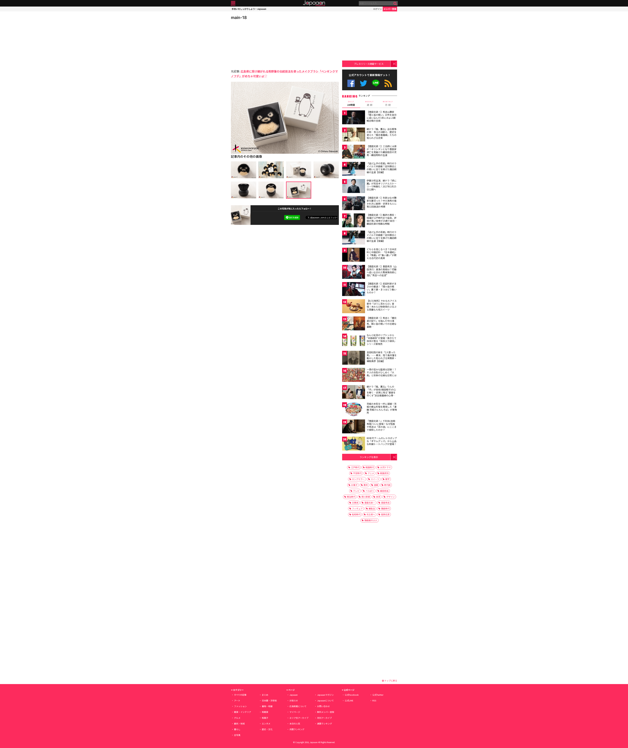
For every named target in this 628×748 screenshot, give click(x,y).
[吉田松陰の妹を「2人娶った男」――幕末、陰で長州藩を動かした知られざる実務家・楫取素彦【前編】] (353, 358)
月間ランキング (296, 729)
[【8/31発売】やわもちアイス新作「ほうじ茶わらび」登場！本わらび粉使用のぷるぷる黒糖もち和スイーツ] (353, 306)
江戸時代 (355, 467)
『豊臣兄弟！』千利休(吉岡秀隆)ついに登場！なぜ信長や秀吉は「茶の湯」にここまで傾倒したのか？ (381, 425)
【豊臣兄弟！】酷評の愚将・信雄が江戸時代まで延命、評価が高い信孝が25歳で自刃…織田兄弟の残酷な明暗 (382, 219)
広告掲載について (297, 706)
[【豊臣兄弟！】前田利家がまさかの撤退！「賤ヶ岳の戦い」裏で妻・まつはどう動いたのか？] (353, 289)
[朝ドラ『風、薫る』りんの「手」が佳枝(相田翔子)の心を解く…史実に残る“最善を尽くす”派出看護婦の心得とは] (353, 392)
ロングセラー (358, 479)
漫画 (376, 485)
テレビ (356, 490)
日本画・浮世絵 (269, 700)
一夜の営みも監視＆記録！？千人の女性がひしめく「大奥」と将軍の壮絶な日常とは (381, 372)
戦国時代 (370, 467)
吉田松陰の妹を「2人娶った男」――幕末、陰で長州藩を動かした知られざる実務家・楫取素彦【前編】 (382, 356)
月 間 (388, 103)
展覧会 (372, 508)
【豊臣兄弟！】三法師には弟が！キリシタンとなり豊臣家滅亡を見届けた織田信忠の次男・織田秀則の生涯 (381, 150)
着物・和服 (267, 706)
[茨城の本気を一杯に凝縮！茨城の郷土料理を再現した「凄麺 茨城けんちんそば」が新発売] (353, 409)
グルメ (237, 717)
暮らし (237, 729)
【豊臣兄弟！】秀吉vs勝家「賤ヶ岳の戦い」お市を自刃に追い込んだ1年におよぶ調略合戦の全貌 (381, 116)
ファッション (240, 706)
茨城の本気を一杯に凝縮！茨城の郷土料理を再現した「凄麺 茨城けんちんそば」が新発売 (382, 408)
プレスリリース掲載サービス (369, 63)
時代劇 (387, 485)
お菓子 (354, 485)
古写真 (237, 735)
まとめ (265, 694)
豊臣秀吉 (385, 502)
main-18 (239, 17)
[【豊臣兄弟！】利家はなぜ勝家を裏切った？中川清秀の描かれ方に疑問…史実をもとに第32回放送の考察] (353, 203)
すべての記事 (240, 694)
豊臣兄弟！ (369, 502)
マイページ (294, 711)
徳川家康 (365, 496)
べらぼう (370, 490)
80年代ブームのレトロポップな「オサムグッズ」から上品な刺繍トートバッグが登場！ (382, 441)
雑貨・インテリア (242, 711)
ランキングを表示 (369, 457)
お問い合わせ (323, 706)
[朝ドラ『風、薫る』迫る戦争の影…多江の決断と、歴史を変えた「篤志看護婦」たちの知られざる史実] (353, 135)
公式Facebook (351, 83)
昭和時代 (356, 514)
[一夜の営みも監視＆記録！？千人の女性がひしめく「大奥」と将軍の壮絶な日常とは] (353, 375)
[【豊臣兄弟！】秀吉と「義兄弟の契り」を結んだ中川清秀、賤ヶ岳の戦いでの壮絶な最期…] (353, 323)
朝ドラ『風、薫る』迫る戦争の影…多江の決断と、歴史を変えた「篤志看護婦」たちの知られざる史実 (381, 133)
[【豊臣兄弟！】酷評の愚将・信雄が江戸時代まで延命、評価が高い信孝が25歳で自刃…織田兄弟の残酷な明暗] (353, 220)
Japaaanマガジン (325, 694)
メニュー (233, 3)
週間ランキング (324, 723)
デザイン (390, 496)
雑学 (387, 479)
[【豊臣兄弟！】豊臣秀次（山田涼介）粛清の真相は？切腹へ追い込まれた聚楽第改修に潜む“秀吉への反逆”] (353, 272)
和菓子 (265, 717)
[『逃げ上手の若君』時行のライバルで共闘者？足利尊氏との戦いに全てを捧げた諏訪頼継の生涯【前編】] (353, 169)
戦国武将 (384, 473)
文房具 (355, 502)
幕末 (366, 485)
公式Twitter (363, 83)
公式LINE (376, 83)
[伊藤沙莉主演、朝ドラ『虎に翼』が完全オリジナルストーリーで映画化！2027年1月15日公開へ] (353, 186)
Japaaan (314, 3)
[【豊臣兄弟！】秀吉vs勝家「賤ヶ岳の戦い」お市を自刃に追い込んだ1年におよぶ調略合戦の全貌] (353, 117)
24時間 (351, 103)
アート (237, 700)
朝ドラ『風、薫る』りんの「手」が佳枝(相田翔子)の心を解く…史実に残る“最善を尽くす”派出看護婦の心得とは (381, 392)
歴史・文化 (267, 729)
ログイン (377, 8)
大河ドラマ (385, 467)
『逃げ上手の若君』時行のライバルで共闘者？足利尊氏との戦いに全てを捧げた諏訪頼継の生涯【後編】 (381, 236)
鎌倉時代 (385, 508)
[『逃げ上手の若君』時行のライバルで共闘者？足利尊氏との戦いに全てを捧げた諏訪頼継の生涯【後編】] (353, 238)
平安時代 (357, 473)
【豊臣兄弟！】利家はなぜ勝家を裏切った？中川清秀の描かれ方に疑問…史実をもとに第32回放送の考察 (382, 202)
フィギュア (357, 508)
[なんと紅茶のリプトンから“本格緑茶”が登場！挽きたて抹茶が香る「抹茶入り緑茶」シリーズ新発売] (353, 341)
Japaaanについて (325, 700)
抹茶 (378, 496)
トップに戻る (390, 680)
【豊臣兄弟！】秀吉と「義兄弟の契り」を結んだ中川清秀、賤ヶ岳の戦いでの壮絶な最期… (381, 322)
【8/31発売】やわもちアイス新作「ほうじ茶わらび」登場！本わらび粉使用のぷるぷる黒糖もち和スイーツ (382, 305)
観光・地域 (239, 723)
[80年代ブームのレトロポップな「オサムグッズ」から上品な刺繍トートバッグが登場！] (353, 444)
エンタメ (266, 723)
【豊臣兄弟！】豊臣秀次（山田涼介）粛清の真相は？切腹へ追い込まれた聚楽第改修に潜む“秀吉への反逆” (381, 271)
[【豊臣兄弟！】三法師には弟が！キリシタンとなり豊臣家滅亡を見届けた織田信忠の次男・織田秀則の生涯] (353, 152)
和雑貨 (265, 711)
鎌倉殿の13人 (370, 520)
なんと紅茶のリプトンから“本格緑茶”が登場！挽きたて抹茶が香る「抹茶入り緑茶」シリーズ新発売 (381, 339)
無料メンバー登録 (325, 711)
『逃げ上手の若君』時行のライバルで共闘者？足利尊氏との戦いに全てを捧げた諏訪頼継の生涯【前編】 (381, 168)
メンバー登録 (390, 8)
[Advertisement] (257, 44)
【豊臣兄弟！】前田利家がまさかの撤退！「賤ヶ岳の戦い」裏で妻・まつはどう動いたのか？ (381, 288)
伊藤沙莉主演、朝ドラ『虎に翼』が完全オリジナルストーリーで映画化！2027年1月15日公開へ (381, 185)
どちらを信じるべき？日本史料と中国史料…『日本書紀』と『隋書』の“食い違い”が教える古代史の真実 (382, 253)
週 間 (369, 103)
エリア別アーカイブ (298, 717)
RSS (388, 83)
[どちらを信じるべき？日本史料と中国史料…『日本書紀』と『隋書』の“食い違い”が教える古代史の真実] (353, 255)
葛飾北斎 (385, 514)
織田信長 (384, 490)
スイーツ (375, 479)
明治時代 (351, 496)
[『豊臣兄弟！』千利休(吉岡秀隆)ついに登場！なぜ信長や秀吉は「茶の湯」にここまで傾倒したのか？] (353, 426)
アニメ (371, 473)
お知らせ (293, 700)
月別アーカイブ (324, 717)
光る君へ (370, 514)
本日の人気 (294, 723)
